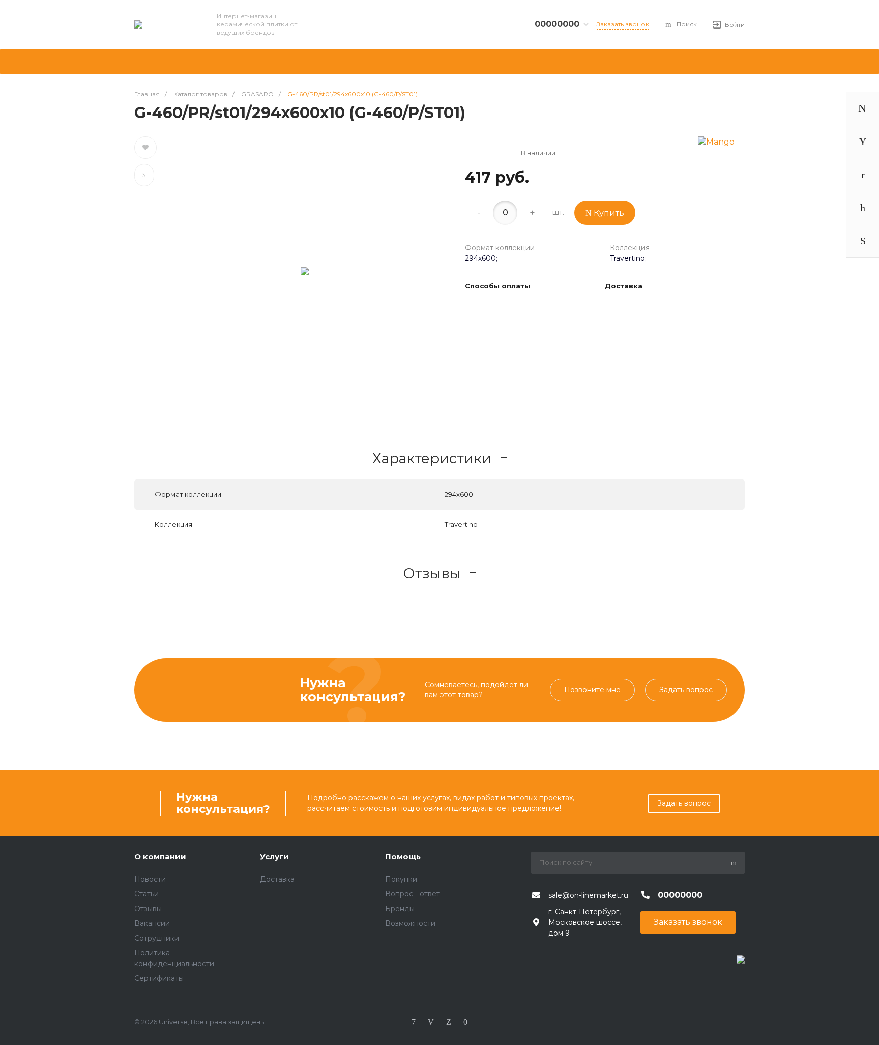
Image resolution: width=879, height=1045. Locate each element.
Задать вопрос (686, 689)
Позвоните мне (592, 689)
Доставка (623, 286)
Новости (150, 879)
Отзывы (148, 908)
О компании (160, 856)
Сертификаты (159, 978)
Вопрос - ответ (412, 893)
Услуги (274, 856)
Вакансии (152, 923)
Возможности (410, 923)
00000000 (557, 24)
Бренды (400, 908)
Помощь (403, 856)
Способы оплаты (497, 286)
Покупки (401, 879)
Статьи (146, 893)
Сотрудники (156, 938)
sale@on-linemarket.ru (588, 895)
